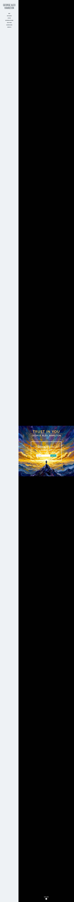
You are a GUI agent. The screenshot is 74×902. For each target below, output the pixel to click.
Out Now (9, 18)
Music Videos (9, 22)
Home (9, 13)
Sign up (53, 455)
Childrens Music (9, 25)
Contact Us (9, 27)
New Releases (9, 15)
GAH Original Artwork (9, 20)
